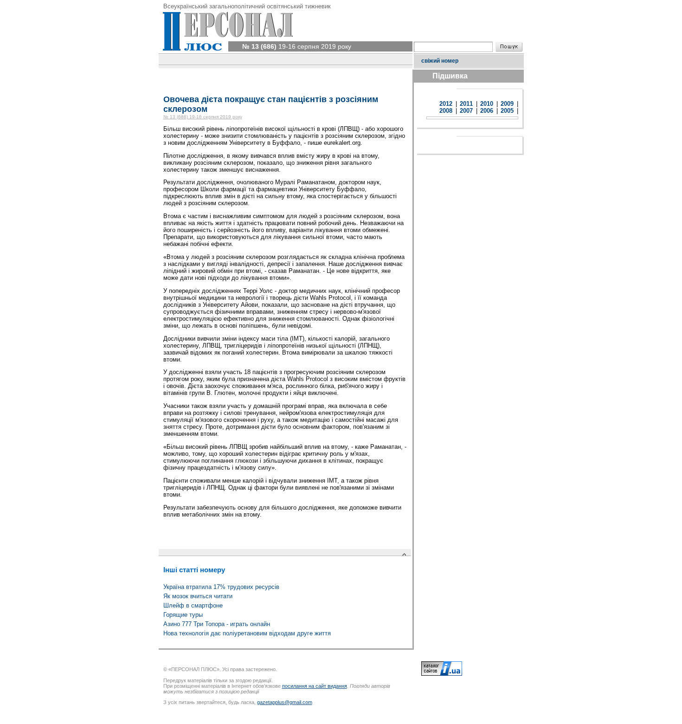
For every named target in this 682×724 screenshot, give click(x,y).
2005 (507, 110)
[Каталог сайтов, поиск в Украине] (441, 674)
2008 (445, 110)
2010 (486, 103)
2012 (445, 103)
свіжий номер (439, 61)
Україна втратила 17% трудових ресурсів (221, 586)
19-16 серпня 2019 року (296, 46)
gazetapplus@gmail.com (284, 702)
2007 (466, 110)
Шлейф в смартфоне (193, 605)
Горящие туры (183, 614)
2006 (486, 110)
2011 (466, 103)
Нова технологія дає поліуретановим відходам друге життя (247, 633)
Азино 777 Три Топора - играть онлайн (216, 624)
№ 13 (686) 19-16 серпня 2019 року (202, 116)
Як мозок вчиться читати (197, 596)
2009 (507, 103)
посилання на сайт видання (314, 686)
